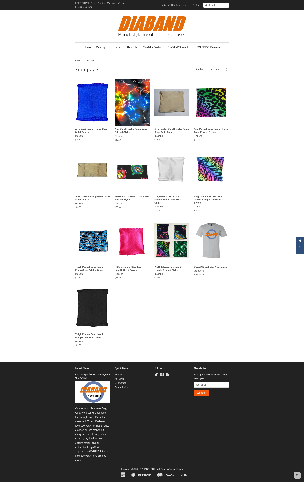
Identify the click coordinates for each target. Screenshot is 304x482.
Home (87, 47)
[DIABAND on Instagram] (167, 375)
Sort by (199, 69)
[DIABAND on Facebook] (162, 375)
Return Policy (121, 387)
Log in (163, 4)
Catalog (101, 47)
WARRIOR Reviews (208, 47)
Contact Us (120, 382)
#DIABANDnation (152, 47)
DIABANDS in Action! (180, 47)
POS (153, 468)
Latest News (82, 368)
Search (118, 374)
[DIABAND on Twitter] (156, 375)
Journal (117, 47)
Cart (197, 4)
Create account (179, 4)
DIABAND (144, 468)
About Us (132, 47)
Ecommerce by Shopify (171, 468)
